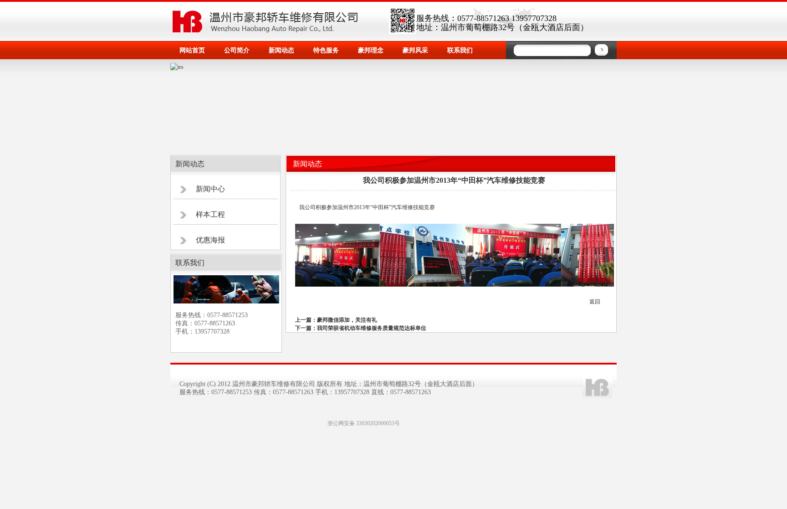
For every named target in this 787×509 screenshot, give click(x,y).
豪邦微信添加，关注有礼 (347, 320)
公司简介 (237, 50)
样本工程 (210, 214)
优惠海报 (210, 240)
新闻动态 (281, 50)
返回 (594, 301)
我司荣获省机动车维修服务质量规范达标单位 (371, 328)
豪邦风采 (415, 50)
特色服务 (326, 50)
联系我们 (460, 50)
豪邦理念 (370, 50)
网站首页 (192, 50)
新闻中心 (210, 189)
